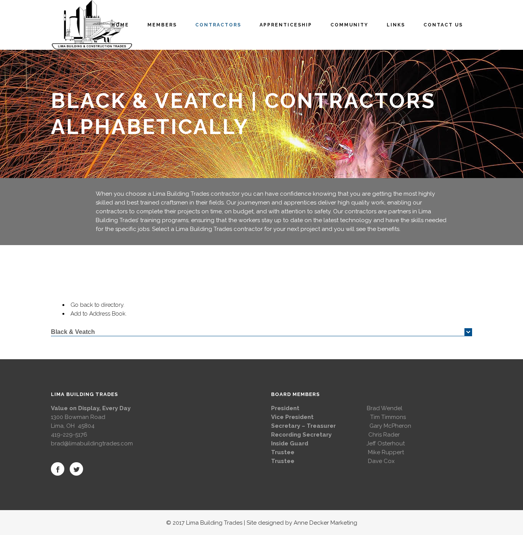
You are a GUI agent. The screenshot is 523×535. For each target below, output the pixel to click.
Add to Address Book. (98, 313)
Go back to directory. (97, 304)
